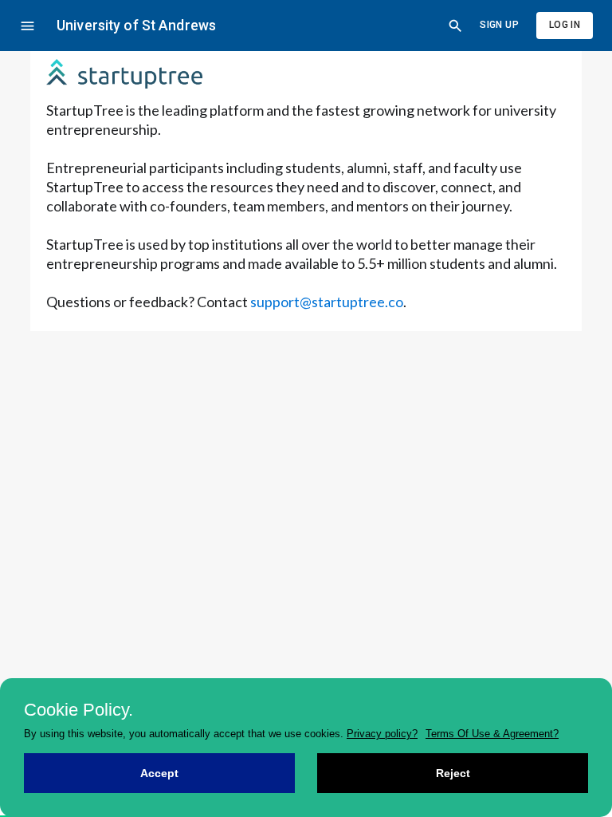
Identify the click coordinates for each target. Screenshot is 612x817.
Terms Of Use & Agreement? (492, 734)
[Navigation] (27, 26)
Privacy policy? (382, 734)
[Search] (455, 26)
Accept (159, 773)
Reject (453, 773)
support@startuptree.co (326, 301)
